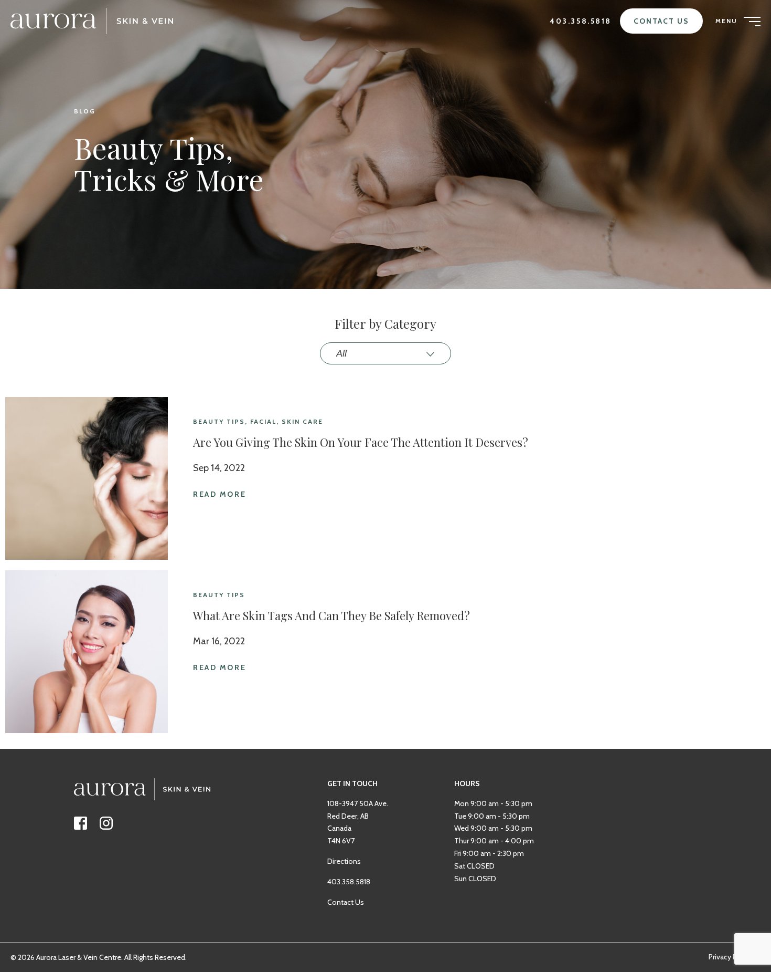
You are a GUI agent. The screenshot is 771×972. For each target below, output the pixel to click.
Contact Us (661, 21)
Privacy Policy (730, 956)
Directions (344, 861)
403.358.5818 (581, 21)
